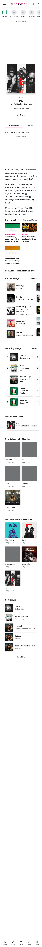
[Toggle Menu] (4, 3)
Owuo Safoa (10, 564)
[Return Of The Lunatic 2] (21, 647)
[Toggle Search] (33, 4)
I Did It (7, 483)
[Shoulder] (12, 449)
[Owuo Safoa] (12, 554)
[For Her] (20, 298)
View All (34, 278)
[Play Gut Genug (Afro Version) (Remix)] (11, 310)
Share (22, 115)
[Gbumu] (20, 334)
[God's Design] (20, 379)
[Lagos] (20, 390)
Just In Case (10, 507)
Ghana (16, 108)
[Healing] (20, 287)
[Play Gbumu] (11, 334)
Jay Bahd (28, 104)
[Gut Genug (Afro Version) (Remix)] (20, 310)
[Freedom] (20, 323)
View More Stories (30, 220)
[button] (38, 3)
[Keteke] (21, 637)
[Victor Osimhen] (20, 368)
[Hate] (29, 530)
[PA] (23, 424)
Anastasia (26, 564)
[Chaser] (20, 357)
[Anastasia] (29, 554)
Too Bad (25, 483)
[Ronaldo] (20, 402)
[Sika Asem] (12, 530)
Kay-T (12, 104)
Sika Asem (9, 540)
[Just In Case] (12, 497)
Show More (21, 657)
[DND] (29, 449)
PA (6, 588)
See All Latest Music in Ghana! (20, 270)
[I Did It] (12, 473)
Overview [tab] (14, 125)
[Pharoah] (21, 627)
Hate (24, 540)
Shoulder (8, 459)
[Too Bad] (29, 473)
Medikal (19, 104)
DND (23, 459)
